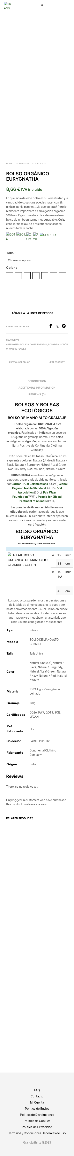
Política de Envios (37, 1108)
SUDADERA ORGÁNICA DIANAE (46, 994)
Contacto (37, 1096)
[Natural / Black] (18, 275)
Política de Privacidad (37, 1127)
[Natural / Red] (53, 275)
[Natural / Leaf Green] (36, 275)
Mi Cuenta (37, 1102)
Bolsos (41, 163)
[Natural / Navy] (45, 275)
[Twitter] (59, 327)
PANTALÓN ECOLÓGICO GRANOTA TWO (16, 871)
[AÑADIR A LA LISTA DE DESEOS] (32, 868)
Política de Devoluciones (37, 1114)
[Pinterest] (65, 327)
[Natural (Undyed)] (9, 275)
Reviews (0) (37, 394)
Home (9, 163)
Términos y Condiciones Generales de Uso (37, 1133)
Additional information (37, 387)
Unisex (22, 349)
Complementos (25, 163)
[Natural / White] (62, 275)
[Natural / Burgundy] (27, 275)
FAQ (37, 1090)
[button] (39, 5)
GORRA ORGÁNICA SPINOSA (46, 869)
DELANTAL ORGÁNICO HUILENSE (14, 994)
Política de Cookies (37, 1121)
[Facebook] (52, 327)
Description (37, 381)
